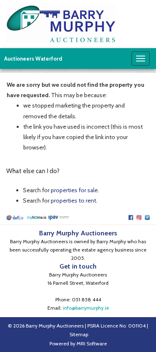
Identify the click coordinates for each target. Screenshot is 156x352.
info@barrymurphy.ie (86, 308)
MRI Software (92, 343)
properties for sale (74, 190)
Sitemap (78, 334)
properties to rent (73, 200)
